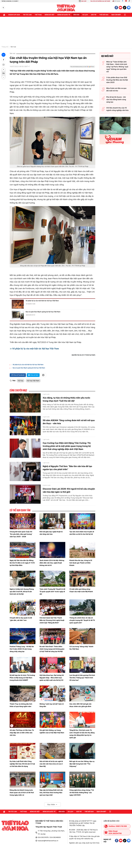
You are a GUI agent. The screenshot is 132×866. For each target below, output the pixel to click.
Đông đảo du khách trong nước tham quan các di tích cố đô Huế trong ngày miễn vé (22, 792)
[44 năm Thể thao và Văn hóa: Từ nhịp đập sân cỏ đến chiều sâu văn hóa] (22, 720)
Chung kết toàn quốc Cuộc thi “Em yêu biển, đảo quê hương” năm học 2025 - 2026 (21, 534)
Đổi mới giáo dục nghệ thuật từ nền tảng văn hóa (51, 533)
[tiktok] (124, 7)
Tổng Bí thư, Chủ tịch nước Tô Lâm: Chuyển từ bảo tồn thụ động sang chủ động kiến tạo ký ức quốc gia (81, 734)
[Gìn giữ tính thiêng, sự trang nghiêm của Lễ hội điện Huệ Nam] (52, 720)
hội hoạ (20, 381)
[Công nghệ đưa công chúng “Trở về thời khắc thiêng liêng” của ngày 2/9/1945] (82, 780)
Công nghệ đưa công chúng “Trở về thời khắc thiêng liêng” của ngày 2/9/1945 (81, 792)
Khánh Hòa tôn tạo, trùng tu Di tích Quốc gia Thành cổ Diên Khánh (80, 562)
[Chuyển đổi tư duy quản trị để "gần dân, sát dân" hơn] (22, 607)
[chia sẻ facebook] (3, 60)
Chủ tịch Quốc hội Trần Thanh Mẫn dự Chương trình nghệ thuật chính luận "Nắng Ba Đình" (52, 620)
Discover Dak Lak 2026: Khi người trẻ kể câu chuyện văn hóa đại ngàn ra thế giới (69, 490)
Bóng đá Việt (49, 15)
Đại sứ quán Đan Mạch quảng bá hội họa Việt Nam (43, 312)
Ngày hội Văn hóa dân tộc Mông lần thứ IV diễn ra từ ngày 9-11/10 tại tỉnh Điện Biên (22, 562)
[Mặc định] (3, 73)
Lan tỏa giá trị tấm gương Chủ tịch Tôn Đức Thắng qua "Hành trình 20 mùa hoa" (82, 677)
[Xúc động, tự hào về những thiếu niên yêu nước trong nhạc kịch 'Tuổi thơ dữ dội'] (25, 403)
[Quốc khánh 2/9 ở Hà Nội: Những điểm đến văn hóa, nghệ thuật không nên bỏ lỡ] (52, 550)
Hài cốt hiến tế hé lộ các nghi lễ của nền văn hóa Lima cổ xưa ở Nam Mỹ (51, 763)
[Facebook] (122, 1)
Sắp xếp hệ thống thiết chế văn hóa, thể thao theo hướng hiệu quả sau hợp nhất (51, 792)
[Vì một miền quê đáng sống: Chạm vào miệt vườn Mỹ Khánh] (82, 579)
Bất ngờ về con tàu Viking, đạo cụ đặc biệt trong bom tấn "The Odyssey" (81, 763)
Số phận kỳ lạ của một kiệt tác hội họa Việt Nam (42, 301)
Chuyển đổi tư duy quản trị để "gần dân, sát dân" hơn (21, 619)
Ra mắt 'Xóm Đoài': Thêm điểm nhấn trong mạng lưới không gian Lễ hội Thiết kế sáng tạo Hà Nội (52, 649)
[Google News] (82, 67)
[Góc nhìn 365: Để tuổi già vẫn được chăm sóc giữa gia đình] (82, 694)
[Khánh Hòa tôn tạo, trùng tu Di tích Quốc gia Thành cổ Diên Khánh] (82, 550)
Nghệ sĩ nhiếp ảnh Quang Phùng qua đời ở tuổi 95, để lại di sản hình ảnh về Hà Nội (22, 591)
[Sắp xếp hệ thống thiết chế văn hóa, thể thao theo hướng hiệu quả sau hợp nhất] (52, 780)
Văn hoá (13, 47)
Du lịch (85, 15)
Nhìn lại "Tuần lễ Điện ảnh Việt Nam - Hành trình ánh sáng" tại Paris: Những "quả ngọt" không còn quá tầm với (117, 67)
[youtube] (120, 7)
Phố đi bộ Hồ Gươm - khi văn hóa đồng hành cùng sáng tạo (116, 99)
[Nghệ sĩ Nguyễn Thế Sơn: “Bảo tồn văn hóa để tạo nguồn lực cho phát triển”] (25, 471)
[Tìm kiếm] (3, 7)
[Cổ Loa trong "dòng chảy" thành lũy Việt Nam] (82, 636)
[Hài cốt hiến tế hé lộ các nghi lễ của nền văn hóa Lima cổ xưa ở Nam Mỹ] (52, 751)
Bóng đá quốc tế (63, 15)
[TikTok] (129, 1)
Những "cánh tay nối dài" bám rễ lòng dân (52, 705)
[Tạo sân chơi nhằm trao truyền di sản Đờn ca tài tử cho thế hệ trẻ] (82, 521)
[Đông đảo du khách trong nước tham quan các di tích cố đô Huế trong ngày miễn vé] (22, 780)
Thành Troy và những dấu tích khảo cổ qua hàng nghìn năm (21, 705)
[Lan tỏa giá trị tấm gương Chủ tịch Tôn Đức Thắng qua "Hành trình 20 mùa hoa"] (82, 665)
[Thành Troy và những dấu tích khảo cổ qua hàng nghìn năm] (22, 694)
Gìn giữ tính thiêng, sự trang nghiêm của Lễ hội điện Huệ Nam (52, 731)
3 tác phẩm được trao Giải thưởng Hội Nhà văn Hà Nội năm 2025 (117, 79)
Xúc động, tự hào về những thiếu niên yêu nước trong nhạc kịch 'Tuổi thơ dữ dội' (66, 399)
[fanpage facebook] (116, 7)
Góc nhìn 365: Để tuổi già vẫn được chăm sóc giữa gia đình (80, 705)
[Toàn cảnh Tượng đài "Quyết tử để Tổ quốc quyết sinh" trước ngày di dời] (52, 579)
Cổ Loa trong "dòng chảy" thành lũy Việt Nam (81, 648)
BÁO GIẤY (83, 1)
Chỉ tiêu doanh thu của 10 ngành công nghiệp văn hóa (117, 109)
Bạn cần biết (116, 15)
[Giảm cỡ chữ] (3, 77)
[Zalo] (128, 7)
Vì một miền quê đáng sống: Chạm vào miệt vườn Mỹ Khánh (81, 590)
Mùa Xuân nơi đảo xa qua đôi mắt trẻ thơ (116, 89)
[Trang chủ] (4, 15)
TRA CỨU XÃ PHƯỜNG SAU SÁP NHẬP (100, 1)
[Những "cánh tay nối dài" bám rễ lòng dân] (52, 694)
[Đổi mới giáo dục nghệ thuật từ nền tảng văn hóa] (52, 521)
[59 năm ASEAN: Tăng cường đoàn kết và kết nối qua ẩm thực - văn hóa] (25, 425)
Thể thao (38, 15)
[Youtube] (126, 1)
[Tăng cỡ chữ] (3, 69)
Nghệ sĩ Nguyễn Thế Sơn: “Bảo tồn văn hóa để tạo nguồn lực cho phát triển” (67, 468)
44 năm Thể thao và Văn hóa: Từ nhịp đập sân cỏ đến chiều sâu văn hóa (22, 732)
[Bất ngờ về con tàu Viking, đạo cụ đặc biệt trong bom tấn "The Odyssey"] (82, 751)
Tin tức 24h (27, 15)
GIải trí (93, 15)
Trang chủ (5, 47)
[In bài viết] (3, 65)
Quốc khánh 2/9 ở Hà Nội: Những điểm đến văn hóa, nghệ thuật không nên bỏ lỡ (52, 562)
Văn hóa (76, 15)
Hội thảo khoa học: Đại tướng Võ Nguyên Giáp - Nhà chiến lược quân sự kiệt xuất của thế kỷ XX (52, 677)
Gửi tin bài (117, 1)
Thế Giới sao (103, 15)
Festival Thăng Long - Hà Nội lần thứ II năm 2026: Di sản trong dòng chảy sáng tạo (22, 649)
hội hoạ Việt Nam (33, 381)
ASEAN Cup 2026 (14, 15)
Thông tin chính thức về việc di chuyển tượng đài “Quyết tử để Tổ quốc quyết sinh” (82, 620)
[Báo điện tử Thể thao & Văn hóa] (66, 7)
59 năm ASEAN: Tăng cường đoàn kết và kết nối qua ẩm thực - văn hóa (69, 422)
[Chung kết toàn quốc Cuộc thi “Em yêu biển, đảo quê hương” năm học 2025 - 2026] (22, 521)
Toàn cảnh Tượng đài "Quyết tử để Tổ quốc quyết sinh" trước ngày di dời (52, 591)
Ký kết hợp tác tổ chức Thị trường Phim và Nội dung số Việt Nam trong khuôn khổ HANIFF (22, 677)
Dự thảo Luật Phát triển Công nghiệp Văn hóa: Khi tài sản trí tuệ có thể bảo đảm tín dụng (22, 763)
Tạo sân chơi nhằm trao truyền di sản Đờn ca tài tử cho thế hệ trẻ (81, 533)
